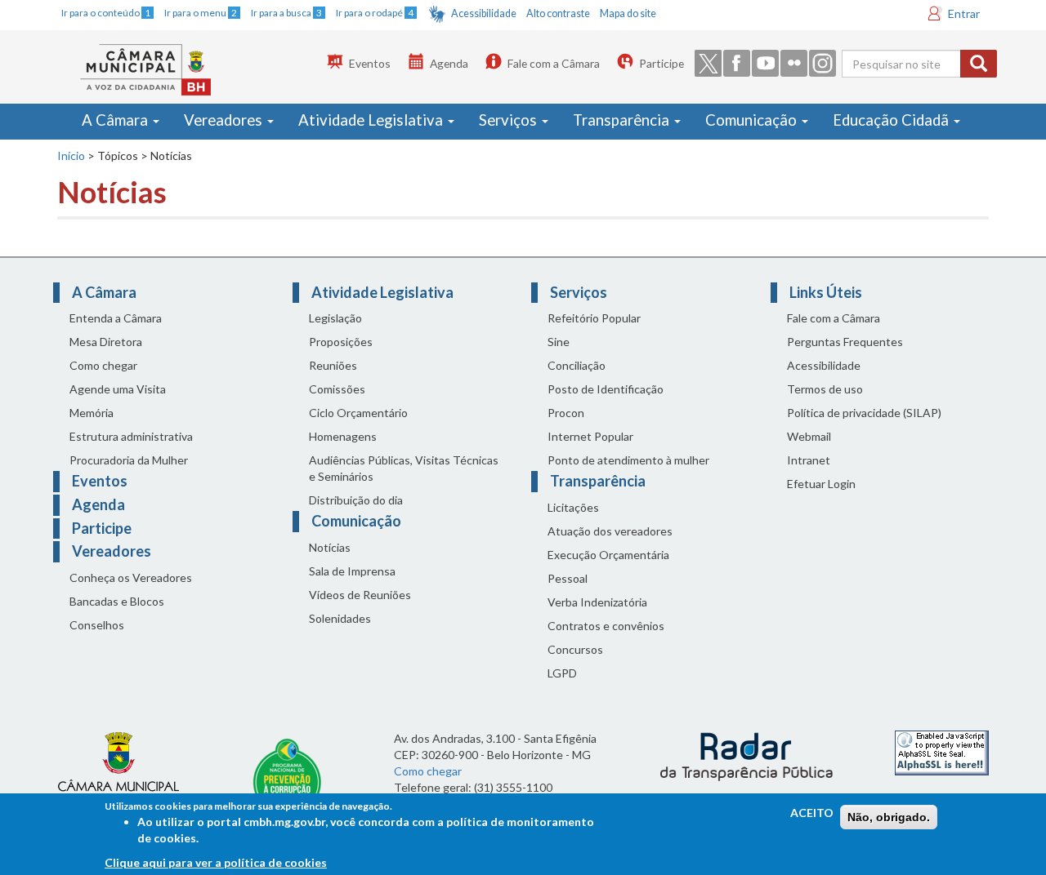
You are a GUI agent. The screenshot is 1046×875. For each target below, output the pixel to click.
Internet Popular (590, 436)
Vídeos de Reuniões (360, 595)
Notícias (330, 547)
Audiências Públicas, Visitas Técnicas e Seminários (403, 468)
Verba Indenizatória (597, 602)
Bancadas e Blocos (116, 601)
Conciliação (577, 365)
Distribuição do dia (356, 500)
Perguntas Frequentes (845, 342)
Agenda (449, 63)
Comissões (337, 389)
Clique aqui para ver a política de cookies (216, 862)
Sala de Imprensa (352, 571)
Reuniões (333, 365)
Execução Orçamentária (608, 555)
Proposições (341, 342)
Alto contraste (558, 13)
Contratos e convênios (606, 626)
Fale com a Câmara (553, 63)
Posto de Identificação (606, 389)
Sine (559, 342)
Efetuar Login (821, 484)
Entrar (964, 13)
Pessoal (568, 578)
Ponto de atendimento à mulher (628, 460)
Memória (91, 413)
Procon (566, 413)
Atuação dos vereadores (610, 531)
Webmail (809, 436)
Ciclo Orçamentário (358, 413)
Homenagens (343, 436)
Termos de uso (825, 389)
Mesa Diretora (105, 342)
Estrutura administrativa (131, 436)
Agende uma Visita (117, 389)
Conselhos (96, 625)
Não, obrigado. (888, 817)
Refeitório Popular (594, 318)
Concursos (575, 649)
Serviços (509, 120)
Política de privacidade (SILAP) (864, 413)
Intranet (808, 460)
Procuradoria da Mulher (128, 460)
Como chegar (103, 365)
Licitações (573, 507)
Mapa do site (628, 13)
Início (71, 155)
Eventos (370, 63)
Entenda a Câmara (115, 318)
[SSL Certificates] (942, 751)
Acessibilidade (483, 13)
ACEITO (812, 812)
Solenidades (340, 618)
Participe (661, 63)
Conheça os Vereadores (130, 577)
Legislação (335, 318)
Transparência (623, 120)
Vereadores (225, 120)
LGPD (562, 673)
